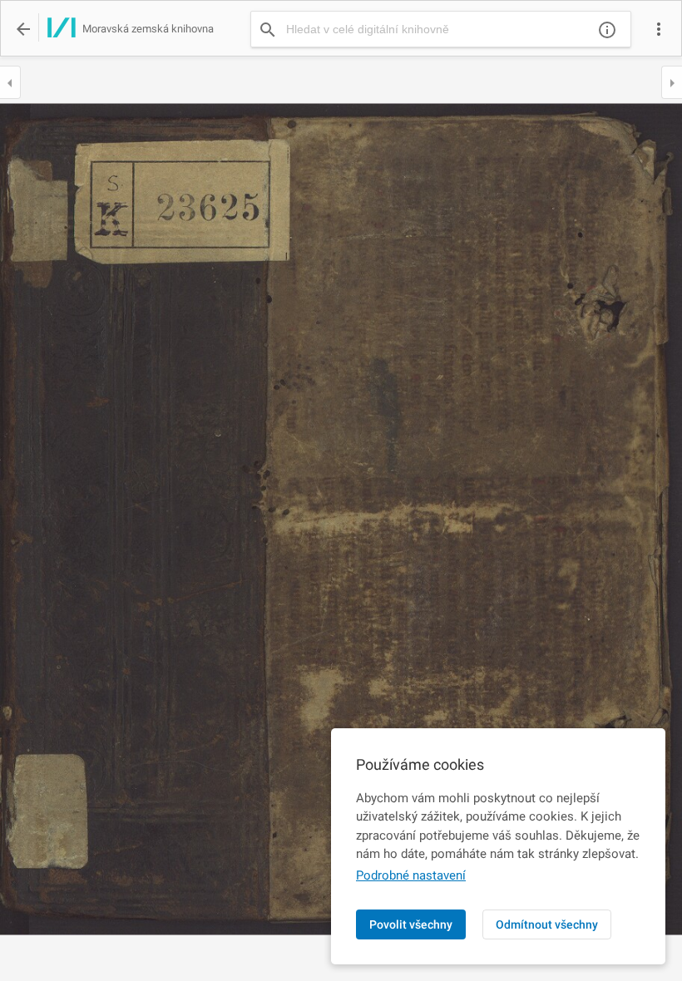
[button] (658, 29)
